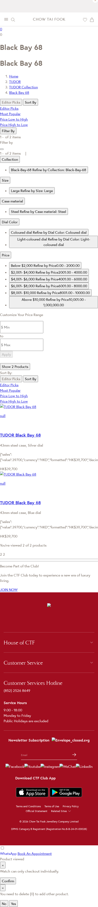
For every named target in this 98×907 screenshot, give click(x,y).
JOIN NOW (9, 589)
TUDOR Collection (23, 87)
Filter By (8, 131)
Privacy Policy (71, 806)
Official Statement (36, 811)
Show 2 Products (15, 366)
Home (13, 76)
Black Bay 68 (19, 92)
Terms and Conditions (28, 806)
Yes (13, 903)
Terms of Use (51, 806)
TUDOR (15, 81)
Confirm (8, 881)
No (4, 903)
